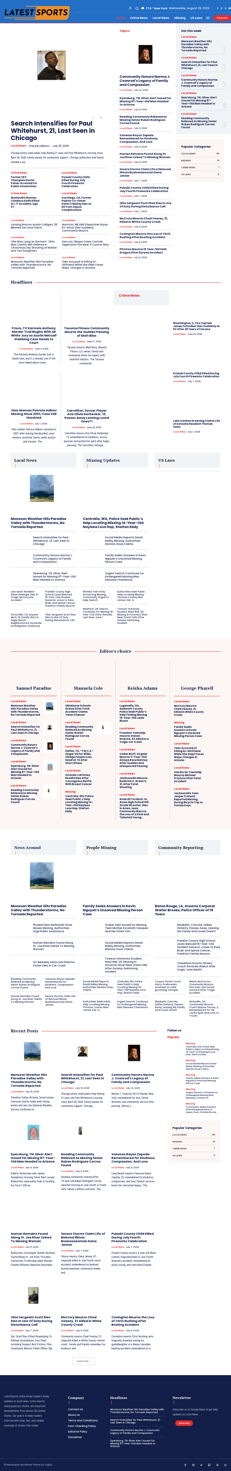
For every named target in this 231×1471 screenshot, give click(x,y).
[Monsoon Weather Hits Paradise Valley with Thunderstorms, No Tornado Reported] (43, 490)
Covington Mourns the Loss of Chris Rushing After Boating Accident (145, 235)
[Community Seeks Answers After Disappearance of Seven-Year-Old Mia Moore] (175, 1108)
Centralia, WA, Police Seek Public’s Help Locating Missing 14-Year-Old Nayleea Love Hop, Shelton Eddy (113, 522)
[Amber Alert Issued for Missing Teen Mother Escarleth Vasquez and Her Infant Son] (92, 928)
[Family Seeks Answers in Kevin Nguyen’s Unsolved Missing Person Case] (92, 558)
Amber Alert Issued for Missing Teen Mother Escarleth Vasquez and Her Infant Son (126, 928)
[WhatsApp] (225, 1465)
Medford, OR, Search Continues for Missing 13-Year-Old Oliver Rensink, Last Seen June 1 (98, 613)
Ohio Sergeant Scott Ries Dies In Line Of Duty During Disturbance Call (145, 204)
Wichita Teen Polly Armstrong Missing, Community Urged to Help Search (96, 596)
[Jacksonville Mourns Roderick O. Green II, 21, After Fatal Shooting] (159, 779)
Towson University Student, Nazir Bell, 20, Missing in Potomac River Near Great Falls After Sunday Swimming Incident (132, 616)
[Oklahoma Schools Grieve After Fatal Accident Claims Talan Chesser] (104, 707)
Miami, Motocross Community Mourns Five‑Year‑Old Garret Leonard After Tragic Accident (202, 987)
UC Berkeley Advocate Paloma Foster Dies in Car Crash (54, 963)
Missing (70, 791)
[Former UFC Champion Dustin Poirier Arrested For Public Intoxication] (51, 178)
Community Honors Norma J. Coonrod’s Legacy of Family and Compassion (145, 80)
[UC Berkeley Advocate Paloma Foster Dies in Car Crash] (20, 964)
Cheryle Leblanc (39, 146)
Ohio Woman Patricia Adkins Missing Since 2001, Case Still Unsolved (34, 414)
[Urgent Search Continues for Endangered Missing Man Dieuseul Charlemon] (92, 576)
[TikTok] (201, 1465)
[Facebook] (217, 8)
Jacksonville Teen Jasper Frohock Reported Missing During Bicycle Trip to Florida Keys (188, 799)
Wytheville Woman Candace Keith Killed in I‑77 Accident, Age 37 (25, 202)
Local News (18, 145)
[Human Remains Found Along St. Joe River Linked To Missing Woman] (20, 946)
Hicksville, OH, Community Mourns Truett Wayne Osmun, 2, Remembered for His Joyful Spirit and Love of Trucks (204, 1008)
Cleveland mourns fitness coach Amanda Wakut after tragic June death (196, 966)
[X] (226, 8)
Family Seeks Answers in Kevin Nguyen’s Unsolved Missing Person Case (125, 558)
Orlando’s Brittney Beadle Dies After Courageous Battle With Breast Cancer (78, 779)
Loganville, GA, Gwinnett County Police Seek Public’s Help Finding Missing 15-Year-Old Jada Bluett (133, 713)
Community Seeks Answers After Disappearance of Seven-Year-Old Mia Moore (201, 1109)
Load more (82, 1361)
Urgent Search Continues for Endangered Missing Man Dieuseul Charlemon (124, 576)
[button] (137, 8)
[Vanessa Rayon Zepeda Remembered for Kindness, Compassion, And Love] (134, 1132)
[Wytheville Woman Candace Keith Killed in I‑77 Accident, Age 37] (51, 199)
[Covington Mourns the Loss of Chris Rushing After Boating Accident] (134, 1295)
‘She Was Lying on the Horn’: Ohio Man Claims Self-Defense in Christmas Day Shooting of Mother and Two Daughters (34, 246)
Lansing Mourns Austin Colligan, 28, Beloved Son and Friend (34, 226)
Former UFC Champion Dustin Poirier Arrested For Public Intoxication (24, 181)
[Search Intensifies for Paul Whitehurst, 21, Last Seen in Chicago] (54, 69)
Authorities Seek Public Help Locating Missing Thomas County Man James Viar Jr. (131, 596)
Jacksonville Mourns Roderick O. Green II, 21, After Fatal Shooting (133, 782)
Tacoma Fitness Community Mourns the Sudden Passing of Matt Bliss (86, 332)
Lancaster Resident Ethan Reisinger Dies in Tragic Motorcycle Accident (24, 596)
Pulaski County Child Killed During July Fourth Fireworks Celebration (76, 181)
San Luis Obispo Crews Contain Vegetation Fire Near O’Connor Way (85, 243)
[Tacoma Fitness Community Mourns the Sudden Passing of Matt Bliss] (87, 306)
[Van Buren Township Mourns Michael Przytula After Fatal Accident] (213, 773)
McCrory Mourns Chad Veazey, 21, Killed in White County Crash (144, 220)
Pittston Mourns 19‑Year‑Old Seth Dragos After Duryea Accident (143, 250)
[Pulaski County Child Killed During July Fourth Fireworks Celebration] (102, 178)
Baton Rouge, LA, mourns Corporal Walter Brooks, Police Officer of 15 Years (185, 910)
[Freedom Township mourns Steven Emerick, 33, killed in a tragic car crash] (159, 734)
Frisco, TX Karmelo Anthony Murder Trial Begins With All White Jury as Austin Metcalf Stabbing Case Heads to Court (34, 335)
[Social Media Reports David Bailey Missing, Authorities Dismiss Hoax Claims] (92, 541)
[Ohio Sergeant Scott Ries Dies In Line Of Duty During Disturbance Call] (33, 1295)
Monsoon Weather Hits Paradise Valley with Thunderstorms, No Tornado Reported (32, 264)
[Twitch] (209, 1465)
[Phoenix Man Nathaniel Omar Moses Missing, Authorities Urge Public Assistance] (20, 928)
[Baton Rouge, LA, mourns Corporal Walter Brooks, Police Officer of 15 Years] (187, 878)
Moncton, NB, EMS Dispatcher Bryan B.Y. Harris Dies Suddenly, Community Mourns (85, 227)
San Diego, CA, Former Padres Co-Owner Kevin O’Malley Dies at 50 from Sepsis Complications (76, 204)
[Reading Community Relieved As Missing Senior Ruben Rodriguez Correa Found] (50, 791)
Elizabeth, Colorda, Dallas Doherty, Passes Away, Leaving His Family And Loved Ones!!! (198, 928)
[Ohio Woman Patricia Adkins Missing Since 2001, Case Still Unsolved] (34, 388)
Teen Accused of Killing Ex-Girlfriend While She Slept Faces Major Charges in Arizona (82, 264)
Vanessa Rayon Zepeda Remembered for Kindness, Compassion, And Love (139, 138)
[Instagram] (222, 8)
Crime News (19, 172)
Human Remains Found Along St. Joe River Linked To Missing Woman (145, 155)
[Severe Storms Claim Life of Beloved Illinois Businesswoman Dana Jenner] (83, 1212)
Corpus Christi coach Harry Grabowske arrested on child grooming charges (168, 986)
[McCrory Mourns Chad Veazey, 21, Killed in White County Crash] (213, 707)
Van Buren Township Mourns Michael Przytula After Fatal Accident (188, 776)
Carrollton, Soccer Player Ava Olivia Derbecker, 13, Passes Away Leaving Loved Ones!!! (86, 416)
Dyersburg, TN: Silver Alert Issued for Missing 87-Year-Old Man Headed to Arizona (145, 101)
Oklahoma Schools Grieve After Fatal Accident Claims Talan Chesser (78, 710)
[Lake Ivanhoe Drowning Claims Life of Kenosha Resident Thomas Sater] (196, 402)
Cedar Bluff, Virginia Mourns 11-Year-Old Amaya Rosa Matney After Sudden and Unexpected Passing (134, 760)
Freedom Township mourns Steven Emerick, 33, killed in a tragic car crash (134, 737)
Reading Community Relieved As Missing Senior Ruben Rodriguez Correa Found (143, 120)
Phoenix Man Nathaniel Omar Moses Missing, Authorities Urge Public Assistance (52, 928)
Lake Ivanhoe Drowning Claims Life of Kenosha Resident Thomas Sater (196, 424)
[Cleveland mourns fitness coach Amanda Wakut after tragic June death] (165, 966)
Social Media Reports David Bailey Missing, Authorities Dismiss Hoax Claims (124, 540)
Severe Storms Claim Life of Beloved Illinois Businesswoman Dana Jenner (145, 172)
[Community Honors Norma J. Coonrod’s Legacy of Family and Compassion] (145, 54)
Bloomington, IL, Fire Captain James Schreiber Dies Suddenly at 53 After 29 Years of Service (196, 326)
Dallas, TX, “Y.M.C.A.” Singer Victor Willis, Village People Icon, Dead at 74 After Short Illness (79, 757)
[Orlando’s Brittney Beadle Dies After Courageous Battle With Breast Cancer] (104, 776)
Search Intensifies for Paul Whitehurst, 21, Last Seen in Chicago (53, 130)
